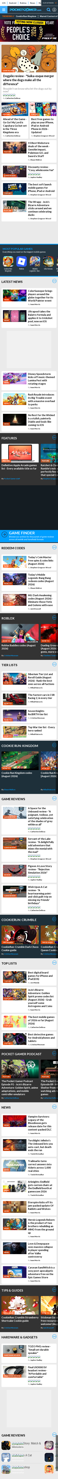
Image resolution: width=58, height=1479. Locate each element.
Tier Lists (9, 665)
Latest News (12, 281)
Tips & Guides (12, 1290)
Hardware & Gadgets (19, 1337)
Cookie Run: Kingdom (26, 16)
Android (12, 3)
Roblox (23, 3)
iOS (4, 3)
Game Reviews (13, 799)
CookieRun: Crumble (18, 920)
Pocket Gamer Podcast (21, 1054)
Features (9, 438)
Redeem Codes (13, 548)
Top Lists (9, 963)
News (32, 3)
